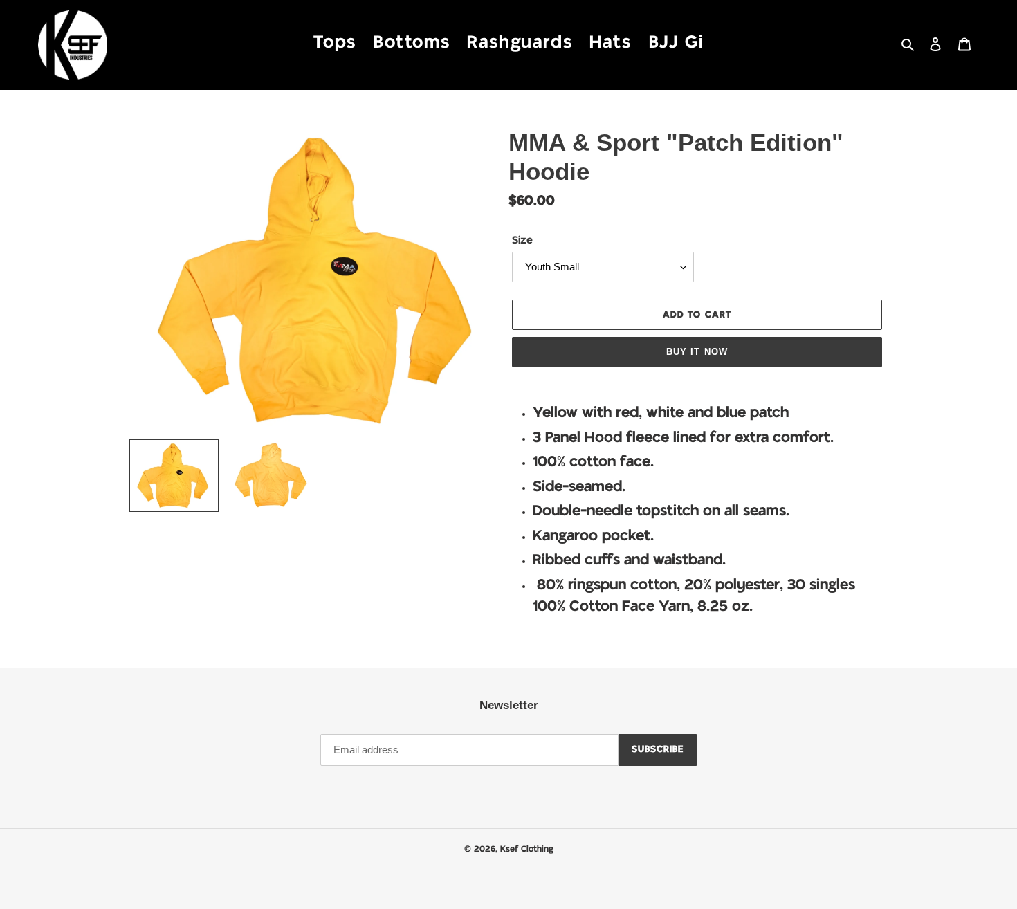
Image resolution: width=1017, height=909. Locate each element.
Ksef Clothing (526, 849)
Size (522, 240)
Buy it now (696, 352)
